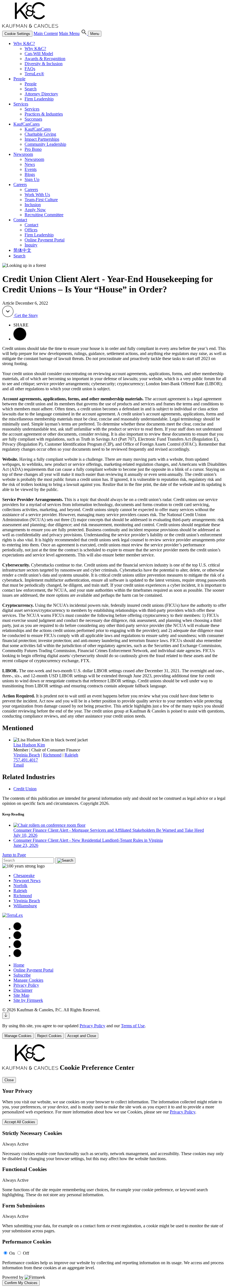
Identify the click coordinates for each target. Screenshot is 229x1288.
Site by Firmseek (28, 1000)
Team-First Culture (41, 199)
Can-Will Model (39, 53)
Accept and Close (81, 1036)
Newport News (26, 880)
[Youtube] (17, 955)
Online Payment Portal (45, 240)
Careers (20, 184)
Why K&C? (24, 43)
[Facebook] (17, 928)
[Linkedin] (17, 937)
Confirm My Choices (20, 1283)
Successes (33, 119)
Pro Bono (33, 149)
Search (31, 88)
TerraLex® (34, 73)
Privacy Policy (26, 985)
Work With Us (37, 194)
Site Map (21, 995)
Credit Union (25, 788)
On (12, 1253)
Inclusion (33, 204)
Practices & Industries (44, 114)
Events (31, 169)
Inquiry (31, 245)
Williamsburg (25, 905)
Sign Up (32, 179)
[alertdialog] (114, 1165)
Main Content (46, 33)
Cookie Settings (17, 34)
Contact (20, 219)
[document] (114, 1165)
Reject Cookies (49, 1036)
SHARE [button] (20, 325)
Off (26, 1253)
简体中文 (22, 250)
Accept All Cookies (19, 1122)
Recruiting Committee (44, 214)
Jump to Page (14, 854)
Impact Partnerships (42, 139)
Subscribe (22, 975)
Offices (31, 229)
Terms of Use (133, 1025)
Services (20, 104)
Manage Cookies (28, 980)
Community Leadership (45, 144)
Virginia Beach (26, 755)
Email (18, 765)
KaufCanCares (26, 124)
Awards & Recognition (45, 58)
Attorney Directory (41, 93)
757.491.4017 (25, 760)
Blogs (30, 174)
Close (9, 1080)
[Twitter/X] (17, 946)
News (30, 164)
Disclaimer (22, 990)
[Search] (84, 33)
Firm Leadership (39, 99)
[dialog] (114, 1031)
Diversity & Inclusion (44, 63)
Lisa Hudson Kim (29, 744)
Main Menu (69, 33)
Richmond (52, 755)
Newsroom (23, 154)
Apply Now (35, 209)
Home (18, 965)
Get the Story (25, 315)
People (19, 78)
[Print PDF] (19, 339)
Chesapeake (24, 875)
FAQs (30, 68)
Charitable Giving (40, 134)
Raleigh (71, 755)
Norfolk (20, 885)
